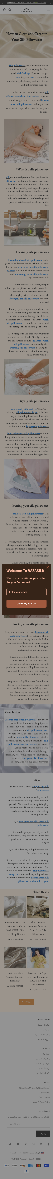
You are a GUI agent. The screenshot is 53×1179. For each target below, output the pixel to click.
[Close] (47, 567)
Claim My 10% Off (26, 603)
